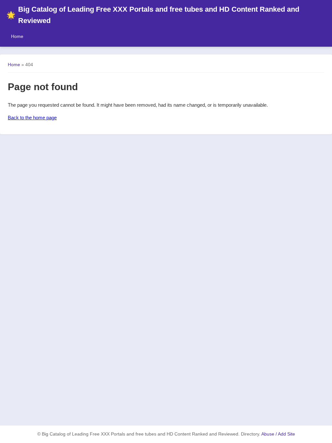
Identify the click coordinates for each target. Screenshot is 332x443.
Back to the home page (32, 117)
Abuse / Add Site (278, 434)
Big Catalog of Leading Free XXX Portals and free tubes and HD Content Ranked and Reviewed (152, 15)
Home (17, 36)
